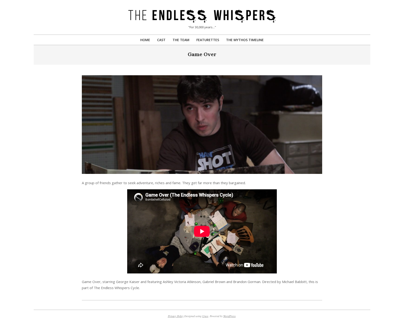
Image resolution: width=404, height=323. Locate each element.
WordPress (229, 316)
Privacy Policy (176, 316)
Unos (205, 316)
